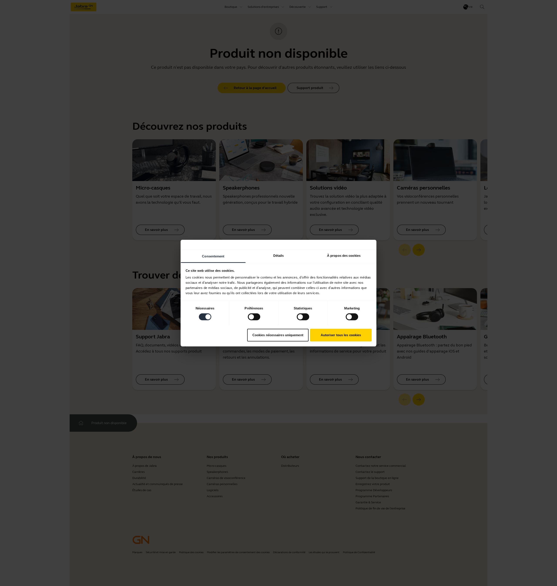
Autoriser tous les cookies (341, 335)
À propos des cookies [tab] (344, 255)
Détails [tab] (278, 255)
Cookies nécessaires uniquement (277, 335)
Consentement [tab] (213, 256)
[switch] (254, 316)
